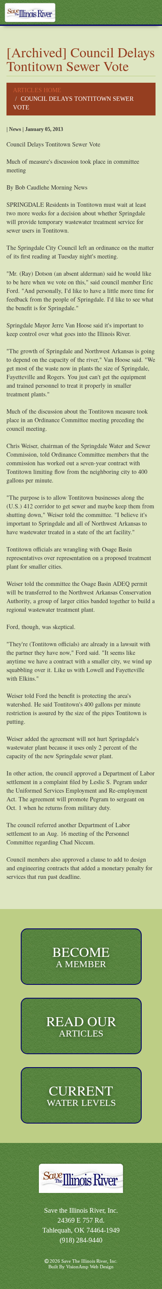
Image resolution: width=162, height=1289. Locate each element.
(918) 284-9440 (81, 1240)
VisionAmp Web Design (90, 1266)
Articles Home (37, 90)
